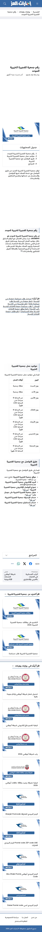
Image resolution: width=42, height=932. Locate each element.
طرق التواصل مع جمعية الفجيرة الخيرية (23, 160)
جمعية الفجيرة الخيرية (17, 594)
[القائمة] (37, 3)
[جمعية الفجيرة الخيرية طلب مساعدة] (21, 643)
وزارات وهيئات (24, 12)
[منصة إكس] (24, 563)
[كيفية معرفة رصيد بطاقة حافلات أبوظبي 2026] (21, 774)
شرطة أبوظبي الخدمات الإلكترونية (10, 576)
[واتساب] (18, 563)
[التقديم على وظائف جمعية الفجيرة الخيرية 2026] (21, 613)
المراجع (32, 164)
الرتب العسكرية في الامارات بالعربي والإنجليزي (30, 576)
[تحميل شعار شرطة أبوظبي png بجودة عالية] (21, 685)
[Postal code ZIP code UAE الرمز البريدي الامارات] (21, 834)
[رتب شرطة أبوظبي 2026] (21, 744)
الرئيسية (36, 12)
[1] (21, 251)
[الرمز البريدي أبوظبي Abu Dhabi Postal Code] (21, 865)
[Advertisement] (21, 42)
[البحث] (5, 3)
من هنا (26, 490)
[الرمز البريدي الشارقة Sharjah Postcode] (21, 804)
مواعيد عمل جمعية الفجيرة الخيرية (22, 156)
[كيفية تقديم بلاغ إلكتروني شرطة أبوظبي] (21, 715)
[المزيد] (12, 563)
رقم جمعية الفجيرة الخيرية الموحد (22, 153)
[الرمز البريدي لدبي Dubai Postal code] (21, 895)
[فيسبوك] (30, 563)
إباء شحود (29, 75)
